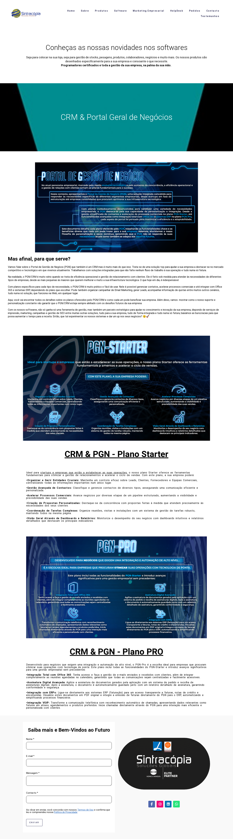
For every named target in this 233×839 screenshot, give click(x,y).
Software (120, 11)
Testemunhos (210, 16)
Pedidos (195, 11)
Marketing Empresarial (148, 11)
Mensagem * (32, 773)
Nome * (30, 739)
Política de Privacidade (65, 812)
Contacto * (32, 793)
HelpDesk (176, 11)
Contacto (212, 11)
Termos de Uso (85, 810)
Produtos (101, 11)
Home (71, 11)
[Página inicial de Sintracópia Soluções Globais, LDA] (28, 13)
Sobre (85, 11)
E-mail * (30, 756)
